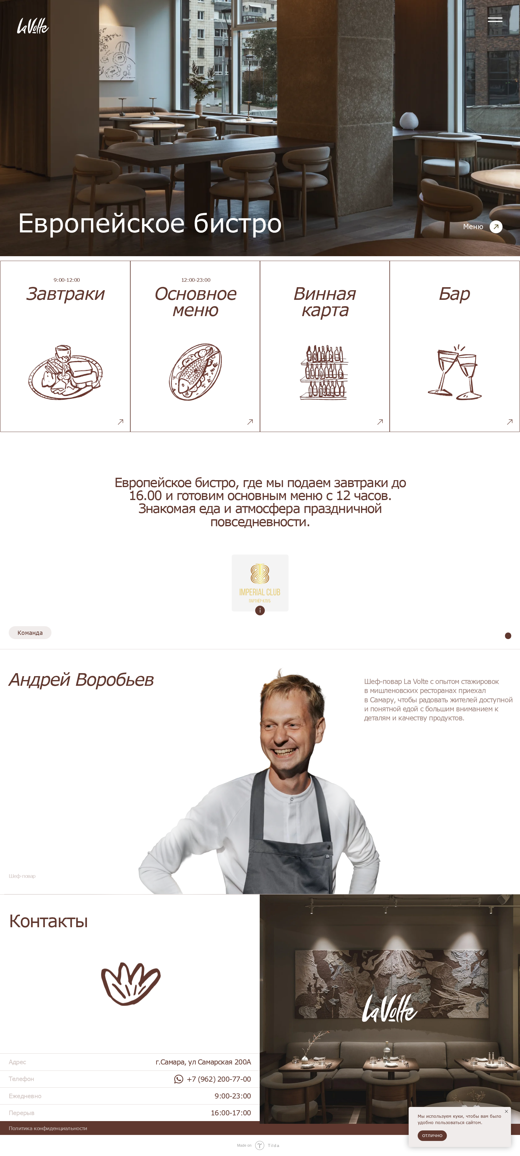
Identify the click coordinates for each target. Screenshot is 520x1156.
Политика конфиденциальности (48, 1128)
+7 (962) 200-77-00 (219, 1079)
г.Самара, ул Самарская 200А (203, 1062)
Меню (473, 226)
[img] (495, 19)
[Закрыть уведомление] (506, 1111)
